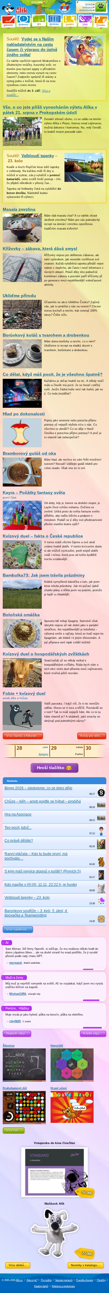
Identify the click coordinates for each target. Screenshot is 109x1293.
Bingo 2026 (38, 788)
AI (6, 942)
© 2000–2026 (12, 1280)
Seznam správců (63, 1280)
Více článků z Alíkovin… (23, 735)
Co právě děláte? (19, 840)
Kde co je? (32, 1280)
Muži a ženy (14, 977)
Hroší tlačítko (51, 767)
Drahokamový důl (15, 1088)
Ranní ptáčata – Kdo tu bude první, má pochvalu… (36, 856)
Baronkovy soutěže (36, 913)
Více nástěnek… (18, 929)
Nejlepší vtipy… (17, 1033)
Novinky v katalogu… (85, 1265)
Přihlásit (100, 10)
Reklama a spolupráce (63, 1286)
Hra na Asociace (18, 814)
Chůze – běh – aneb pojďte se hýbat (43, 801)
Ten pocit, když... (18, 828)
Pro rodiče (46, 1280)
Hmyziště (57, 1045)
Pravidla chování (84, 1280)
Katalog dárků (41, 1286)
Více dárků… (18, 1265)
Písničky (101, 1280)
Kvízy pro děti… (92, 735)
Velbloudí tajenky (27, 897)
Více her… (13, 1130)
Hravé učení (59, 1088)
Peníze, (11, 1008)
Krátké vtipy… (93, 1033)
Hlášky (24, 1008)
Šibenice (9, 1045)
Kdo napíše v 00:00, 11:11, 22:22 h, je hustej (41, 885)
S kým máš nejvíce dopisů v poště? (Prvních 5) (43, 871)
